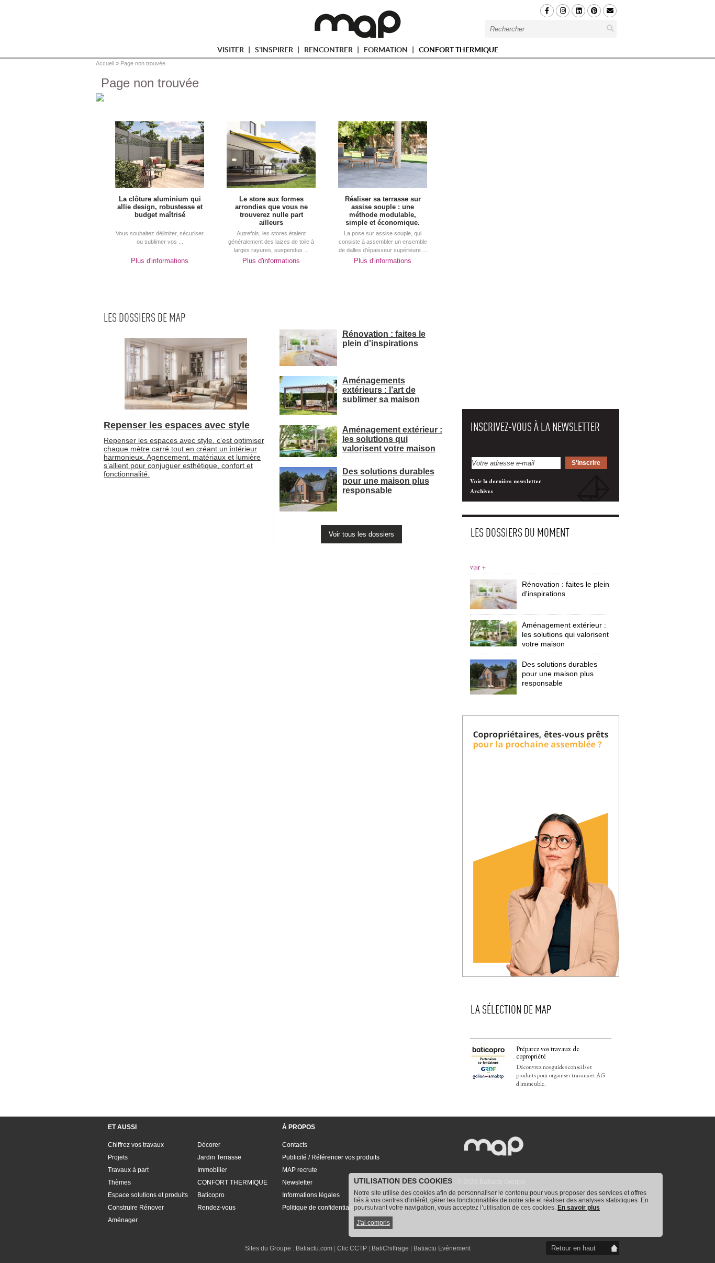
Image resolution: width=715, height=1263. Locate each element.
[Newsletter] (610, 10)
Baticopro (211, 1195)
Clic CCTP (352, 1248)
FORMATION (386, 51)
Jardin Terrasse (219, 1157)
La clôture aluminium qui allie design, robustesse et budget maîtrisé (160, 207)
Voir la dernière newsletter (505, 481)
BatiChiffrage (390, 1248)
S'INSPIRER (275, 51)
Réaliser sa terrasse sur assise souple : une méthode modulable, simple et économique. (383, 210)
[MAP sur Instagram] (562, 10)
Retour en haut (573, 1248)
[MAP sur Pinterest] (594, 10)
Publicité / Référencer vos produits (330, 1157)
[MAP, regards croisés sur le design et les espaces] (357, 24)
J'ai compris (373, 1222)
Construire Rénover (136, 1207)
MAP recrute (299, 1170)
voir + (478, 567)
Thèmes (119, 1182)
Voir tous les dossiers (361, 534)
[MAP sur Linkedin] (578, 10)
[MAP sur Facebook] (547, 10)
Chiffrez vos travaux (136, 1144)
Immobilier (212, 1170)
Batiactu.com (314, 1248)
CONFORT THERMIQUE (458, 49)
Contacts (294, 1144)
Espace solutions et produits (148, 1195)
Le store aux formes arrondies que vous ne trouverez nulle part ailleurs (271, 210)
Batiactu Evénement (442, 1248)
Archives (481, 491)
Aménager (123, 1220)
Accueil (105, 63)
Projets (118, 1157)
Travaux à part (128, 1170)
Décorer (208, 1144)
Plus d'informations (159, 261)
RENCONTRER (329, 51)
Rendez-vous (216, 1207)
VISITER (231, 51)
